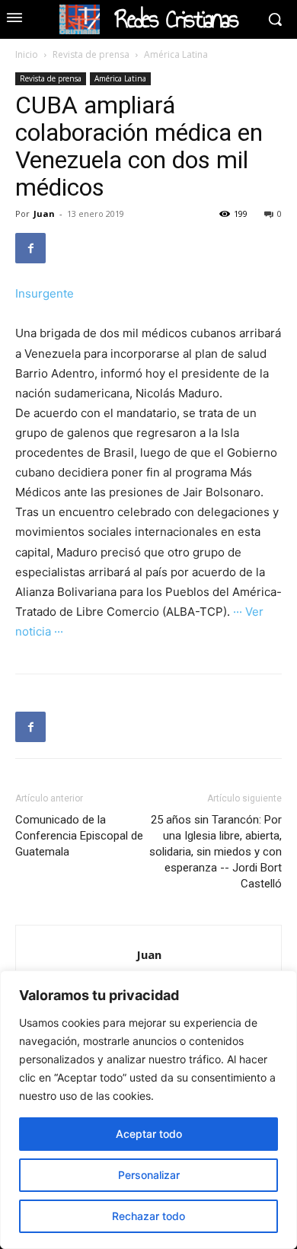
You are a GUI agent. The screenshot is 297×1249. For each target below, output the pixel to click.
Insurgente (44, 293)
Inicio (26, 54)
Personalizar (149, 1174)
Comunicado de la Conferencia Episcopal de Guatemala (79, 836)
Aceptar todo (149, 1133)
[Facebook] (30, 248)
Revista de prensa (91, 54)
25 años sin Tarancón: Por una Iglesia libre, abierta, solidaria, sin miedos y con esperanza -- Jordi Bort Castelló (215, 852)
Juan (44, 213)
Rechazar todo (148, 1215)
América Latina (176, 54)
